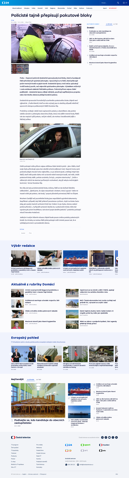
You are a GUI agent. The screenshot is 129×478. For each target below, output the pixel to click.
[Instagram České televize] (102, 437)
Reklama (39, 447)
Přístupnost (43, 474)
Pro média (39, 445)
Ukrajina (26, 8)
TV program (14, 445)
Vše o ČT (13, 467)
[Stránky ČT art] (84, 450)
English (24, 474)
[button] (50, 141)
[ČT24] (5, 3)
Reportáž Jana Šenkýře (26, 159)
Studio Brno (40, 450)
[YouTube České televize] (109, 437)
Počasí (69, 8)
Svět (46, 8)
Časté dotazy (40, 464)
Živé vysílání (14, 447)
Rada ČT (38, 456)
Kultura (81, 8)
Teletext (13, 453)
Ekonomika (61, 8)
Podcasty (89, 8)
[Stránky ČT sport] (85, 445)
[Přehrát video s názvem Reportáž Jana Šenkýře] (50, 140)
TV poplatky (14, 450)
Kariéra (38, 459)
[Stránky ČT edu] (102, 450)
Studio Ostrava (40, 453)
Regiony (52, 8)
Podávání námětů (41, 461)
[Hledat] (118, 3)
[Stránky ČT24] (68, 445)
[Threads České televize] (116, 437)
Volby (33, 8)
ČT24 (12, 20)
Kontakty (39, 467)
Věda (75, 8)
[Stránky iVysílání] (104, 445)
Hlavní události (17, 8)
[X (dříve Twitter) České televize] (113, 437)
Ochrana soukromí (33, 474)
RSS (117, 474)
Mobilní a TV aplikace (17, 464)
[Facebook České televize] (106, 437)
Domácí (40, 8)
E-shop (13, 461)
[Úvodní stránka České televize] (21, 437)
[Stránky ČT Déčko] (68, 450)
